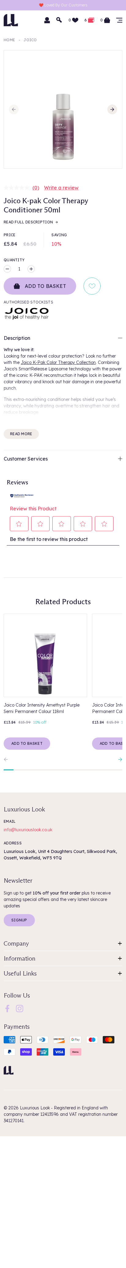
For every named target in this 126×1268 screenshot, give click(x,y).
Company (16, 943)
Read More (21, 434)
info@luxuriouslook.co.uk (28, 829)
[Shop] (119, 20)
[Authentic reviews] (22, 495)
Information (19, 958)
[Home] (8, 1070)
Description (17, 338)
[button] (19, 524)
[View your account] (47, 20)
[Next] (112, 109)
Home (9, 40)
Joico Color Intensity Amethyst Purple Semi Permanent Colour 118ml (42, 708)
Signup (19, 920)
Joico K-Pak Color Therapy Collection (58, 362)
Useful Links (20, 973)
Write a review (61, 188)
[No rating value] (18, 187)
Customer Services (26, 459)
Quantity (14, 260)
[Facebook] (7, 1008)
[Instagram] (19, 1008)
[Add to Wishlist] (92, 286)
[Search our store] (59, 20)
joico (30, 40)
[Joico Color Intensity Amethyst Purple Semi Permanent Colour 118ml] (45, 655)
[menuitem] (7, 1008)
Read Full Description (28, 222)
